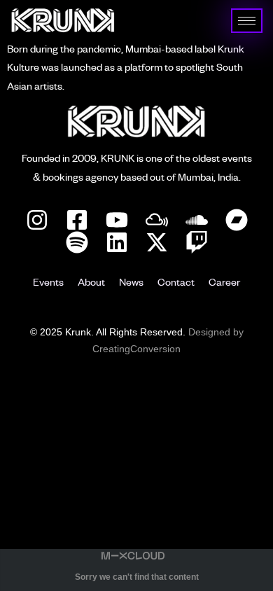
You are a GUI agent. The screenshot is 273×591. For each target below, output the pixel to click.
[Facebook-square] (77, 220)
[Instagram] (37, 220)
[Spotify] (77, 242)
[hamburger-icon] (246, 20)
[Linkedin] (117, 242)
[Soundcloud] (197, 220)
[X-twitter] (157, 242)
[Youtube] (117, 220)
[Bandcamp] (236, 220)
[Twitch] (197, 242)
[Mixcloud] (157, 220)
